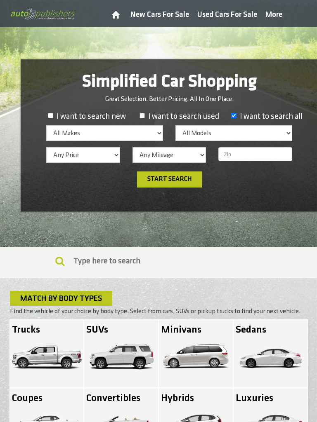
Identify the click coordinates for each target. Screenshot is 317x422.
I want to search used (183, 116)
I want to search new (91, 116)
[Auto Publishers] (42, 13)
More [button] (273, 14)
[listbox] (104, 133)
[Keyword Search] (59, 261)
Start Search (169, 179)
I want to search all (271, 116)
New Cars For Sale (159, 14)
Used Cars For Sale (227, 14)
